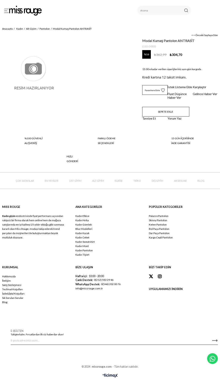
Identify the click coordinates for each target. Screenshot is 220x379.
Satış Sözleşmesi (11, 285)
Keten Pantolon (158, 224)
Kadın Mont (82, 246)
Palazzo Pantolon (158, 216)
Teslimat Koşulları (12, 289)
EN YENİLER (51, 180)
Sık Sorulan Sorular (12, 297)
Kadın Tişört (82, 254)
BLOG (201, 180)
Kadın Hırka (82, 220)
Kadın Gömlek (83, 224)
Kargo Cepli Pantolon (161, 237)
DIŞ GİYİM (157, 180)
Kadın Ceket (82, 237)
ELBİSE (119, 180)
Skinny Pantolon (158, 220)
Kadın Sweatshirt (85, 241)
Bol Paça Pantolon (159, 228)
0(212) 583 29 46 (103, 279)
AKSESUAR (180, 180)
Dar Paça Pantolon (159, 233)
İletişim (6, 280)
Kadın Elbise (82, 216)
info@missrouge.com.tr (89, 288)
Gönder (214, 340)
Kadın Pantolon (84, 250)
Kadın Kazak (82, 233)
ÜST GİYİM (75, 180)
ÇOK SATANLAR (25, 180)
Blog (4, 302)
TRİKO (137, 180)
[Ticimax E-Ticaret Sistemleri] (110, 376)
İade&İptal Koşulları (13, 293)
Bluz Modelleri (83, 228)
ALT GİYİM (98, 180)
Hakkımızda (9, 276)
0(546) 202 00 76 (111, 284)
